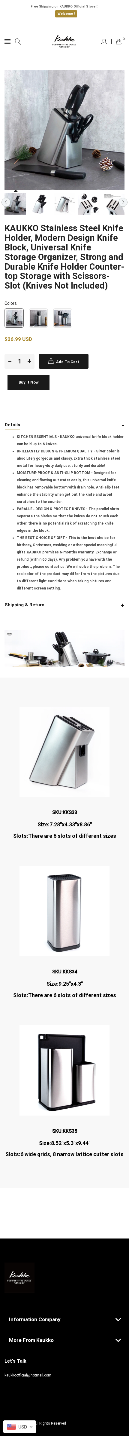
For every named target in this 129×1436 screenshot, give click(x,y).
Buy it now (29, 382)
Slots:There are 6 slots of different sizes (64, 995)
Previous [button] (6, 202)
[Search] (18, 41)
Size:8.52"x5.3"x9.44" (64, 1143)
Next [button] (123, 202)
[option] (15, 204)
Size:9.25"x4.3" (64, 984)
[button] (14, 318)
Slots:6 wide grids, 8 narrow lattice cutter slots (64, 1154)
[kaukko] (65, 41)
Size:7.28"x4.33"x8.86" (65, 825)
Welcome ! (66, 14)
